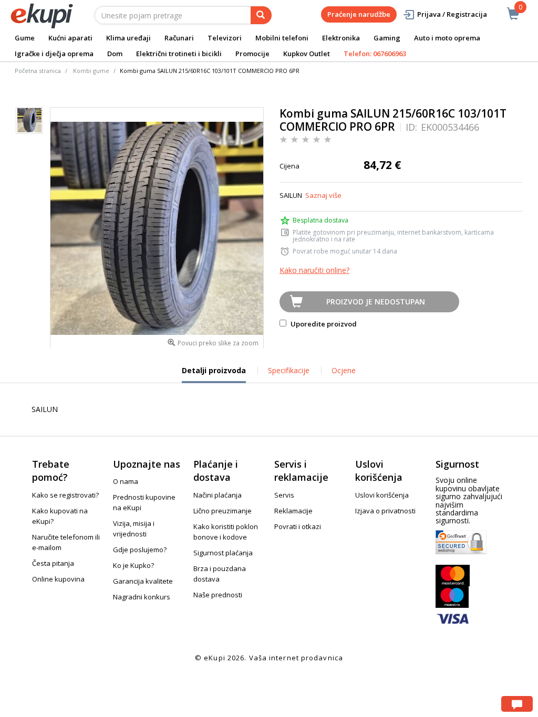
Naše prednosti (217, 594)
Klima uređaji (128, 38)
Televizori (225, 38)
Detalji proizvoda (214, 374)
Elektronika (341, 38)
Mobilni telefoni (281, 38)
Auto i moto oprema (447, 38)
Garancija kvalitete (143, 581)
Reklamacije (293, 510)
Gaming (387, 38)
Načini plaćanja (217, 495)
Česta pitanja (53, 563)
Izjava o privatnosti (385, 510)
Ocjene (344, 370)
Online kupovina (58, 579)
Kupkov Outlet (306, 53)
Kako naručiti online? (314, 270)
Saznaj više (323, 195)
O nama (125, 481)
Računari (179, 38)
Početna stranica (38, 71)
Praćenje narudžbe (358, 14)
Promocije (252, 53)
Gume (25, 38)
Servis (284, 495)
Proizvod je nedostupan (375, 302)
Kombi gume (91, 71)
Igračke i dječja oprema (54, 53)
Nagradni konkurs (141, 597)
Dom (114, 53)
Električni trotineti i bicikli (179, 53)
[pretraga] (261, 15)
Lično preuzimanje (222, 510)
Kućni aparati (70, 38)
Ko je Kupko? (133, 565)
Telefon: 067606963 (375, 53)
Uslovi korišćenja (382, 495)
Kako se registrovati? (65, 495)
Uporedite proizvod (323, 324)
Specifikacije (288, 370)
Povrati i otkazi (297, 526)
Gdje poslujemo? (140, 549)
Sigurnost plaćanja (223, 552)
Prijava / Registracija (452, 14)
